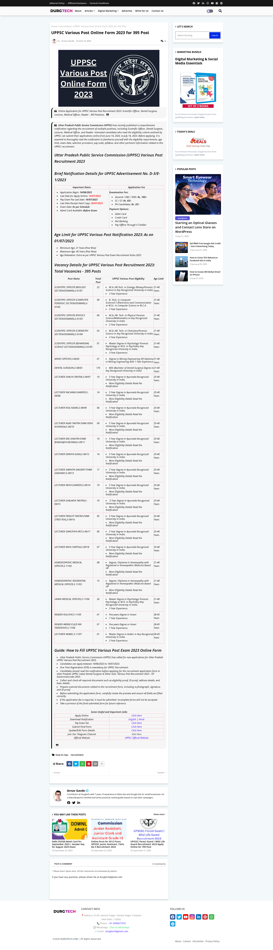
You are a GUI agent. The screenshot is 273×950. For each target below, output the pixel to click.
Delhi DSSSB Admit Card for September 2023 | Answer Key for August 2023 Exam (68, 844)
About (78, 10)
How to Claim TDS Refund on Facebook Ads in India (204, 259)
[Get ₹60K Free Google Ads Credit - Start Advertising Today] (181, 247)
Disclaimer (198, 941)
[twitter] (73, 802)
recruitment (65, 26)
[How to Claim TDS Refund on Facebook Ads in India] (181, 261)
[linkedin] (78, 802)
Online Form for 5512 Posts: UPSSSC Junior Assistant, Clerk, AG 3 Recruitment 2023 (107, 844)
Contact (187, 941)
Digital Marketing (107, 10)
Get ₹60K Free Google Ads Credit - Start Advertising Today (205, 245)
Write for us (142, 10)
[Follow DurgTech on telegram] (217, 3)
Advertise (127, 10)
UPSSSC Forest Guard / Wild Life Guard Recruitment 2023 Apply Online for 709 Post (147, 844)
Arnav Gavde (76, 790)
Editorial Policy (57, 3)
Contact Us (158, 10)
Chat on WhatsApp (119, 927)
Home (54, 26)
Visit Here (136, 734)
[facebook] (68, 802)
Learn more (199, 117)
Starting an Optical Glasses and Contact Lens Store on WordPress (196, 227)
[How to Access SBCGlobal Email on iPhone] (181, 275)
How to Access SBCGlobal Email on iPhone (205, 273)
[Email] (95, 763)
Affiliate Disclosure (77, 3)
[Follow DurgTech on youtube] (212, 3)
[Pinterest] (89, 763)
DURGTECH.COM (69, 938)
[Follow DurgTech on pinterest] (221, 3)
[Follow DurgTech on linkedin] (203, 3)
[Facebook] (69, 763)
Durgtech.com (66, 944)
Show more (159, 814)
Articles (89, 10)
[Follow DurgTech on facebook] (194, 3)
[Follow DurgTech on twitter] (198, 3)
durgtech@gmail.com (117, 931)
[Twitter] (76, 763)
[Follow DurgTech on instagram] (208, 3)
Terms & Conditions (99, 3)
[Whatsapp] (82, 763)
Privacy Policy (212, 941)
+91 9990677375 (117, 923)
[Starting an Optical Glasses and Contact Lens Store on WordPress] (198, 194)
